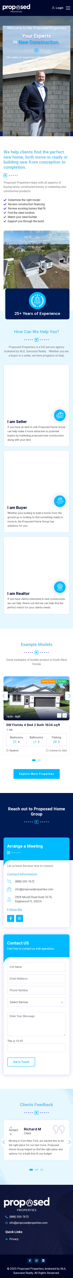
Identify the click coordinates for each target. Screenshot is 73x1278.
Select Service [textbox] (19, 1002)
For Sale (62, 681)
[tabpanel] (36, 715)
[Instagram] (36, 1260)
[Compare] (64, 715)
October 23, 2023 (58, 750)
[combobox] (36, 1002)
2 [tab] (39, 760)
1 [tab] (34, 760)
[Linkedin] (43, 1260)
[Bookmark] (59, 715)
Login (59, 8)
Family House (48, 681)
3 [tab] (42, 1170)
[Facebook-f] (29, 1260)
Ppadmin (14, 750)
